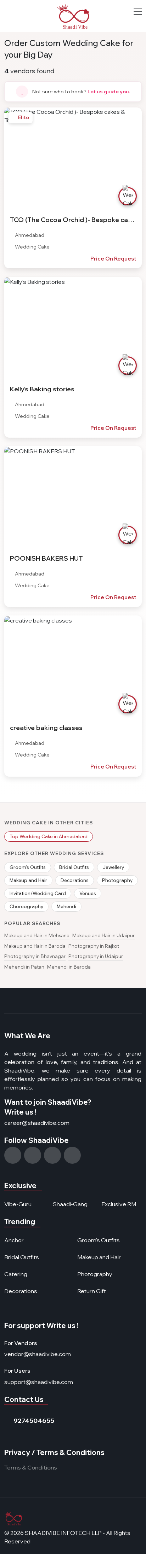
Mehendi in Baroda (69, 967)
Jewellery (113, 867)
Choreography (26, 906)
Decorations (75, 880)
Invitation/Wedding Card (38, 893)
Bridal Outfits (74, 867)
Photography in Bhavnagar (35, 956)
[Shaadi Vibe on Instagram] (12, 1155)
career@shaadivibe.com (36, 1122)
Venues (87, 893)
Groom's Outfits (28, 867)
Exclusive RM (118, 1204)
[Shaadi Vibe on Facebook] (32, 1155)
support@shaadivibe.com (38, 1381)
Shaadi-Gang (70, 1204)
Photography (117, 880)
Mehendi (66, 906)
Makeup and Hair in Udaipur (103, 935)
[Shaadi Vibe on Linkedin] (72, 1155)
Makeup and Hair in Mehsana (36, 935)
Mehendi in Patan (24, 967)
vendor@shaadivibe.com (37, 1353)
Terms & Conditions (30, 1467)
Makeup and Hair (28, 880)
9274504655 (33, 1420)
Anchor (14, 1240)
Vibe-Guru (18, 1204)
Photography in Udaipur (95, 956)
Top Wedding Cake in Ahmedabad (49, 836)
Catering (15, 1274)
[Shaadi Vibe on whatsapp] (52, 1155)
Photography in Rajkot (93, 946)
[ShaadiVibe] (73, 17)
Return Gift (91, 1291)
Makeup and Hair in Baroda (35, 946)
